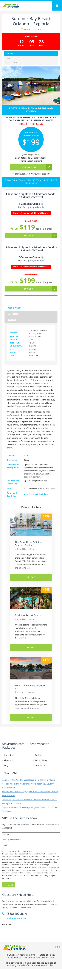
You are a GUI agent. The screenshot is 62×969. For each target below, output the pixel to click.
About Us (8, 760)
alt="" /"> (31, 515)
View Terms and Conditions (36, 494)
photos (10, 53)
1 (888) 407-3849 (35, 337)
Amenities (13, 314)
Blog (6, 765)
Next (57, 86)
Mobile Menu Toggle (57, 6)
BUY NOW (28, 235)
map (8, 58)
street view (11, 62)
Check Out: (15, 343)
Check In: (14, 340)
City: (12, 349)
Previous (5, 86)
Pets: (9, 488)
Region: (13, 352)
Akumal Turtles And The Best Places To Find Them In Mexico (28, 779)
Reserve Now (29, 167)
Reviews (12, 320)
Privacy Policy (41, 760)
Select (31, 577)
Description (14, 308)
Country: (14, 355)
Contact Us (40, 765)
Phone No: (14, 337)
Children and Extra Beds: (13, 482)
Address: (14, 332)
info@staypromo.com (16, 918)
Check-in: (11, 455)
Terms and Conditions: (12, 494)
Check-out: (12, 460)
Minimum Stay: (16, 346)
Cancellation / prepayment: (13, 466)
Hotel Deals (9, 755)
